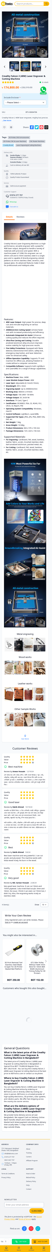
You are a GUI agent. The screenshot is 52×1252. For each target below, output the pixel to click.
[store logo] (7, 3)
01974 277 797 (9, 1157)
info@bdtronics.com (11, 1154)
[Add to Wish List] (4, 127)
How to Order (30, 1174)
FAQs (28, 1185)
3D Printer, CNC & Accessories (19, 137)
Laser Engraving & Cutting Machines (28, 145)
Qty (2, 1241)
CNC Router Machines (37, 141)
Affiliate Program (32, 1161)
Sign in (8, 922)
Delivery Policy (31, 1181)
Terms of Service (25, 1219)
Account (31, 1250)
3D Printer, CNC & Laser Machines (14, 141)
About (28, 1149)
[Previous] (4, 67)
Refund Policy (30, 1177)
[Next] (45, 67)
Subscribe (37, 1211)
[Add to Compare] (11, 127)
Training (29, 1153)
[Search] (46, 4)
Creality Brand (8, 145)
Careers (29, 1157)
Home (6, 1250)
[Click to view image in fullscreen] (25, 34)
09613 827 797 (9, 1160)
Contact (28, 1189)
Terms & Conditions (8, 1174)
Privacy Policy (6, 1177)
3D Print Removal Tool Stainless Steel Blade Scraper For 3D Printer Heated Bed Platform (13, 965)
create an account (20, 922)
